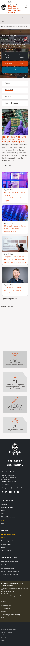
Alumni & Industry (19, 17)
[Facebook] (18, 492)
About (1, 17)
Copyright (3, 637)
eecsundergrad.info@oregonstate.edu (11, 596)
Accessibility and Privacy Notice (8, 629)
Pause (22, 77)
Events (3, 510)
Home (3, 26)
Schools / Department (8, 517)
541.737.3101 (5, 485)
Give (21, 63)
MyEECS (2, 21)
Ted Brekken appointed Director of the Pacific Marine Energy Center (14, 290)
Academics (6, 17)
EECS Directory (5, 602)
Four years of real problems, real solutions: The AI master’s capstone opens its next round (15, 259)
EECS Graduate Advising (8, 618)
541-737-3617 (4, 593)
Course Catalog (6, 550)
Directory (4, 504)
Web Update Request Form (9, 562)
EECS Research (5, 608)
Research (12, 17)
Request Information (15, 70)
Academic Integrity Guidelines (10, 571)
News (2, 514)
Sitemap (3, 640)
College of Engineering (12, 3)
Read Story (8, 165)
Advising (3, 547)
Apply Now (8, 63)
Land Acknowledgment (6, 632)
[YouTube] (10, 492)
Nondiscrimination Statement (8, 635)
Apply (3, 538)
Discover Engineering (7, 541)
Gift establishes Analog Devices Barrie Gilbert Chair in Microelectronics (15, 228)
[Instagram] (2, 492)
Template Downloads (7, 568)
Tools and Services (7, 507)
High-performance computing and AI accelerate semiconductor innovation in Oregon (14, 196)
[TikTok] (14, 492)
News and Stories (22, 56)
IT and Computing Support (9, 574)
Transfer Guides (6, 544)
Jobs (2, 523)
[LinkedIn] (6, 492)
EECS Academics (6, 605)
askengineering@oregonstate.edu (11, 488)
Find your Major (8, 56)
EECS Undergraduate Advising (10, 615)
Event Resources (6, 565)
